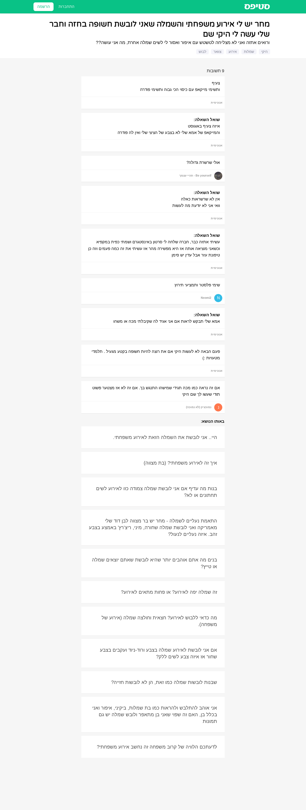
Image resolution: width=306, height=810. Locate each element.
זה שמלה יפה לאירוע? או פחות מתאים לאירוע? (169, 592)
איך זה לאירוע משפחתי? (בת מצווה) (180, 463)
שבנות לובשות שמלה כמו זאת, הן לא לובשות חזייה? (164, 682)
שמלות (249, 52)
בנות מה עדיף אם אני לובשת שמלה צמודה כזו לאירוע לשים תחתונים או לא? (156, 492)
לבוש (202, 52)
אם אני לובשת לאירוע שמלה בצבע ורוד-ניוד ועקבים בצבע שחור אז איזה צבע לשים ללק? (158, 653)
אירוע (233, 52)
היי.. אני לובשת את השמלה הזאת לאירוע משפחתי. (165, 437)
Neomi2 (206, 298)
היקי (264, 52)
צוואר (217, 52)
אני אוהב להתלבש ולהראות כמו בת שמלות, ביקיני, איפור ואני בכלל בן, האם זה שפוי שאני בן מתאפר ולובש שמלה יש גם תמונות (154, 714)
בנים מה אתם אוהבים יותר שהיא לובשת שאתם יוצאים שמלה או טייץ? (154, 563)
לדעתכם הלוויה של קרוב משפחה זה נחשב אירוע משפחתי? (157, 746)
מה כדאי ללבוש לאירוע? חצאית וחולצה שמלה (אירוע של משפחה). (159, 621)
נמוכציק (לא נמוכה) (198, 407)
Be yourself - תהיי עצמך (195, 175)
